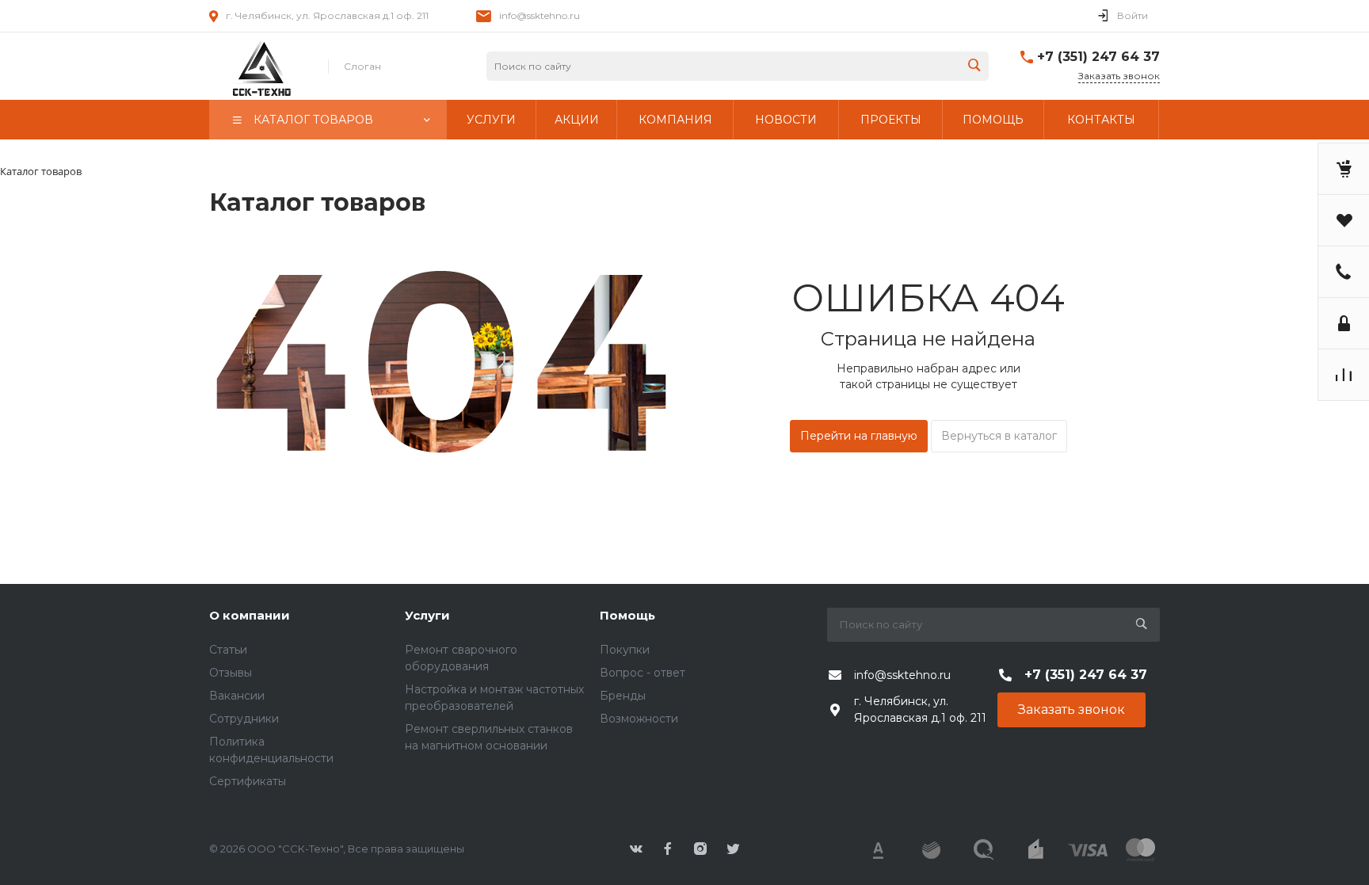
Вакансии (237, 696)
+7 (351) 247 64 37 (1098, 56)
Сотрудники (244, 718)
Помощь (627, 615)
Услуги (427, 615)
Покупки (625, 650)
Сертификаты (247, 781)
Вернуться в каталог (999, 436)
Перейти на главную (858, 436)
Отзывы (230, 673)
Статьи (228, 650)
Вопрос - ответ (642, 673)
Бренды (623, 696)
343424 (260, 66)
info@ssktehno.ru (539, 15)
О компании (249, 615)
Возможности (639, 718)
